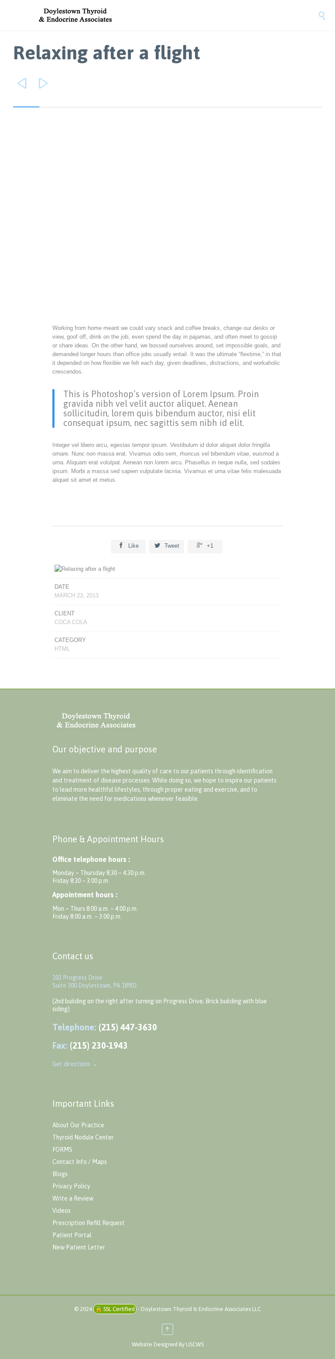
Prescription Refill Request (88, 1222)
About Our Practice (78, 1125)
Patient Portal (72, 1235)
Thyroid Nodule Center (83, 1137)
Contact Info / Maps (79, 1161)
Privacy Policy (71, 1186)
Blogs (60, 1173)
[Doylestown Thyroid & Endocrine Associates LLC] (176, 15)
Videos (61, 1210)
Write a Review (72, 1198)
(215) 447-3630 (128, 1027)
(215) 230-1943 (99, 1045)
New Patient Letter (78, 1247)
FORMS (62, 1149)
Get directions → (75, 1063)
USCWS (195, 1344)
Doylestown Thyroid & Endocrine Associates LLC (201, 1309)
